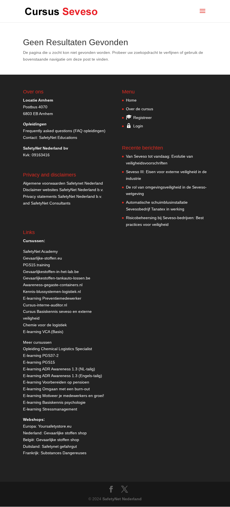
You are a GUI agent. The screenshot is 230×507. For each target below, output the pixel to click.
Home (131, 100)
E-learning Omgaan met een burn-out (56, 389)
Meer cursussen (37, 342)
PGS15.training (37, 265)
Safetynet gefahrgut (59, 446)
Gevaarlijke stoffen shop (65, 433)
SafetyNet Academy (40, 251)
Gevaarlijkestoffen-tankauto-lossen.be (56, 278)
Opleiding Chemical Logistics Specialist (57, 349)
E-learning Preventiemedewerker (52, 298)
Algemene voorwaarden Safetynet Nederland (63, 183)
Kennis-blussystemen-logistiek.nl (52, 291)
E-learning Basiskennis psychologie (54, 402)
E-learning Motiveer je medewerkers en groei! (63, 395)
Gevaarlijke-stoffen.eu (42, 258)
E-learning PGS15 (39, 362)
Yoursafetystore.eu (55, 426)
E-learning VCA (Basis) (43, 331)
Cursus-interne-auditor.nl (45, 305)
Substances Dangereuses (63, 453)
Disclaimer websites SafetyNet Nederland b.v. (63, 189)
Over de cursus (139, 109)
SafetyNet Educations (58, 137)
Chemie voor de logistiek (45, 325)
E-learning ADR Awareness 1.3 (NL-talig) (59, 369)
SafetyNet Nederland (122, 499)
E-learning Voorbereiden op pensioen (56, 382)
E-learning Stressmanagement (50, 409)
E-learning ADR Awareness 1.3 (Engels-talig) (62, 375)
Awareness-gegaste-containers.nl (52, 285)
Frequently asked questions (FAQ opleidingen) (64, 131)
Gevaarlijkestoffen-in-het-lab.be (51, 271)
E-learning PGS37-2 (41, 355)
